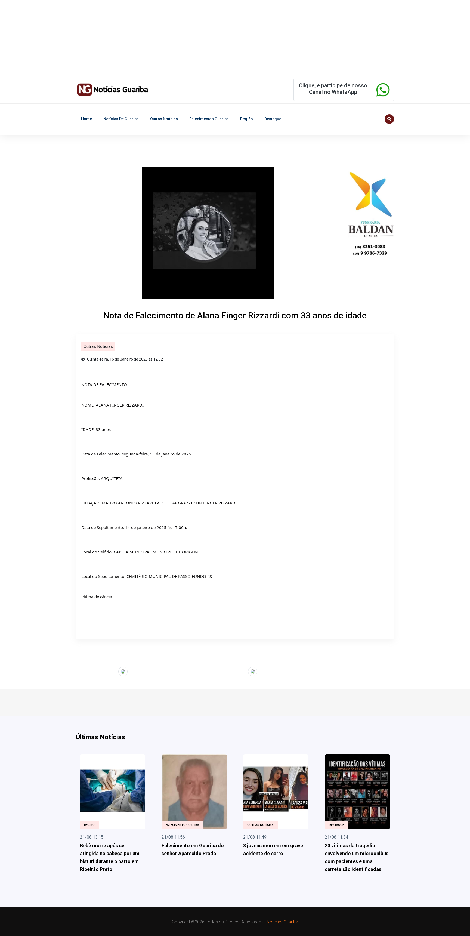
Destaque (272, 119)
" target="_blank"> (101, 670)
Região (246, 119)
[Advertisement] (163, 38)
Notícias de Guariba (121, 119)
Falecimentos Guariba (209, 119)
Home (86, 119)
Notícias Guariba (282, 922)
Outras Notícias (164, 119)
